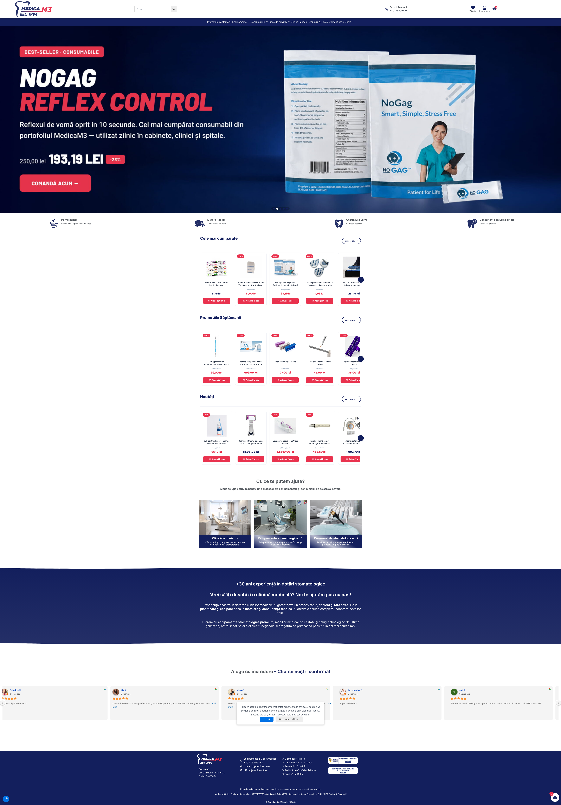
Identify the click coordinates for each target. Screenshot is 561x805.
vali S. (351, 690)
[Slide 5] (287, 209)
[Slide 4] (284, 209)
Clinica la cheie (299, 21)
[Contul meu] (484, 8)
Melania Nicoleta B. (470, 690)
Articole (323, 21)
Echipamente (239, 21)
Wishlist (473, 11)
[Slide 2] (277, 209)
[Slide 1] (274, 209)
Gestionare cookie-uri (289, 719)
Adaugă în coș (252, 301)
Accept (267, 719)
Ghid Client (345, 21)
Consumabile (258, 21)
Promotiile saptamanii (219, 21)
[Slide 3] (280, 209)
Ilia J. (17, 690)
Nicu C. (130, 690)
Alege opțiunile (218, 301)
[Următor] (361, 280)
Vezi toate (350, 241)
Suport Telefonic (399, 7)
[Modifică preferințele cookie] (6, 799)
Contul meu (484, 11)
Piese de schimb (278, 21)
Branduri (313, 21)
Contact (333, 21)
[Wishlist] (473, 8)
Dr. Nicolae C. (244, 690)
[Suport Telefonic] (386, 9)
